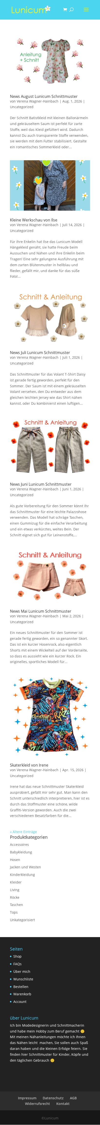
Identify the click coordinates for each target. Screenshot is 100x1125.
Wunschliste (23, 979)
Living (14, 889)
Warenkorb (22, 994)
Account (19, 1001)
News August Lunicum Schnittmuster (44, 96)
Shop (17, 956)
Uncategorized (21, 106)
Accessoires (19, 844)
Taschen (16, 904)
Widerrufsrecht (37, 1103)
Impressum (27, 1098)
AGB (73, 1098)
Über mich (21, 971)
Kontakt (63, 1103)
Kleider (16, 882)
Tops (14, 912)
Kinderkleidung (22, 874)
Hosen (15, 859)
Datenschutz (53, 1098)
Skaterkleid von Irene (29, 765)
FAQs (17, 964)
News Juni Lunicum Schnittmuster (41, 484)
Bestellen (20, 986)
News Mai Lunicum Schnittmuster (40, 611)
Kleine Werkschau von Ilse (33, 220)
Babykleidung (21, 852)
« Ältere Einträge (23, 831)
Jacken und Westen (25, 867)
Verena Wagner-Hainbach (37, 101)
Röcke (14, 897)
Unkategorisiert (22, 920)
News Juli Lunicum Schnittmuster (40, 352)
